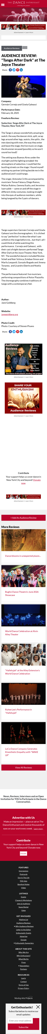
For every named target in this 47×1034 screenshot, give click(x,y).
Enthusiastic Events (23, 933)
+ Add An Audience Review (23, 517)
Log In (23, 978)
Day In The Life (23, 878)
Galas (23, 910)
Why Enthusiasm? (23, 956)
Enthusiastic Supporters (24, 943)
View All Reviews (23, 767)
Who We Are (24, 952)
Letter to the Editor (23, 930)
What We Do (24, 959)
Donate (23, 853)
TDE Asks (23, 881)
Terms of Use (24, 985)
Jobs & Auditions (23, 904)
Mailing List (23, 920)
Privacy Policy (23, 988)
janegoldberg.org (9, 314)
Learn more (38, 829)
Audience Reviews (12, 48)
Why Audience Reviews (24, 926)
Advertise (23, 936)
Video (23, 888)
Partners (23, 969)
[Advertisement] (23, 444)
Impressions (23, 871)
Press (23, 962)
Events (23, 897)
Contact (23, 981)
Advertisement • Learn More (23, 32)
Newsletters (24, 966)
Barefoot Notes (23, 884)
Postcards (23, 874)
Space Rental (23, 907)
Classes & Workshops (23, 900)
